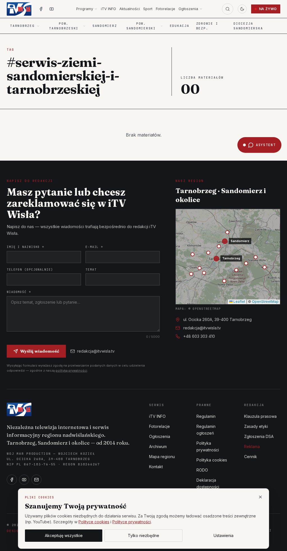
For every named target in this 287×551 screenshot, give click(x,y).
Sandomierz (104, 26)
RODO (202, 470)
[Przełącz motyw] (242, 8)
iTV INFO (108, 8)
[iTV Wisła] (19, 409)
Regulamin (206, 416)
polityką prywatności (71, 370)
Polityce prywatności (131, 521)
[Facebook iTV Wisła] (41, 9)
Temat (90, 269)
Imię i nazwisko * (25, 247)
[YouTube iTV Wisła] (52, 9)
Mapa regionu (162, 456)
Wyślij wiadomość (39, 351)
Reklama (252, 446)
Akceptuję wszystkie (64, 535)
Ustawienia (223, 535)
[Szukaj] (227, 9)
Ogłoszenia (188, 8)
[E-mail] (36, 480)
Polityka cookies (211, 460)
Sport (147, 8)
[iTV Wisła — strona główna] (19, 9)
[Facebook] (12, 480)
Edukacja (179, 26)
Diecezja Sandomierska (248, 26)
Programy (84, 8)
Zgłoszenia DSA (259, 436)
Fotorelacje (165, 8)
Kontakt (156, 466)
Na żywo (268, 9)
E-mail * (94, 247)
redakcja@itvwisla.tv (96, 351)
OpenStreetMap (265, 301)
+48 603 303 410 (199, 336)
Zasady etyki (256, 426)
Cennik (250, 456)
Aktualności (129, 8)
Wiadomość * (19, 292)
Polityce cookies (93, 521)
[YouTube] (24, 480)
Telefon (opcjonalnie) (30, 269)
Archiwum (158, 446)
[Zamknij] (260, 497)
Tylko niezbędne (143, 535)
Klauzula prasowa (260, 416)
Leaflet (239, 301)
